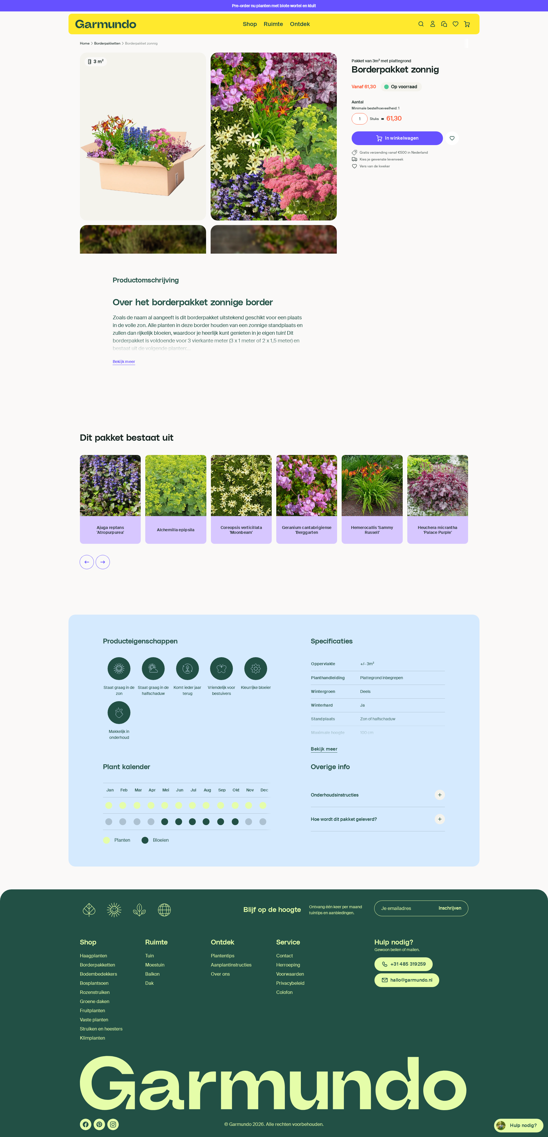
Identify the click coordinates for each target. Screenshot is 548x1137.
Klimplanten (92, 1038)
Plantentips (222, 956)
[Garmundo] (105, 24)
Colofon (284, 992)
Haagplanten (93, 956)
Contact (284, 956)
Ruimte (273, 24)
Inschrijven (450, 908)
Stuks (374, 119)
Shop (250, 24)
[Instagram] (113, 1124)
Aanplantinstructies (231, 965)
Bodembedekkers (98, 974)
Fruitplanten (92, 1011)
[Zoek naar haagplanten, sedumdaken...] (421, 24)
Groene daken (94, 1001)
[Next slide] (103, 562)
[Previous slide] (87, 562)
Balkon (152, 974)
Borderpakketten (97, 965)
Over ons (220, 974)
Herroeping (288, 965)
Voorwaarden (290, 974)
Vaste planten (94, 1020)
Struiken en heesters (101, 1029)
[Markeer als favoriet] (452, 138)
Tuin (149, 956)
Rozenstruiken (95, 992)
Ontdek (300, 24)
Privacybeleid (290, 983)
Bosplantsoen (94, 983)
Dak (149, 983)
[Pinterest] (99, 1124)
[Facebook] (85, 1124)
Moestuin (154, 965)
